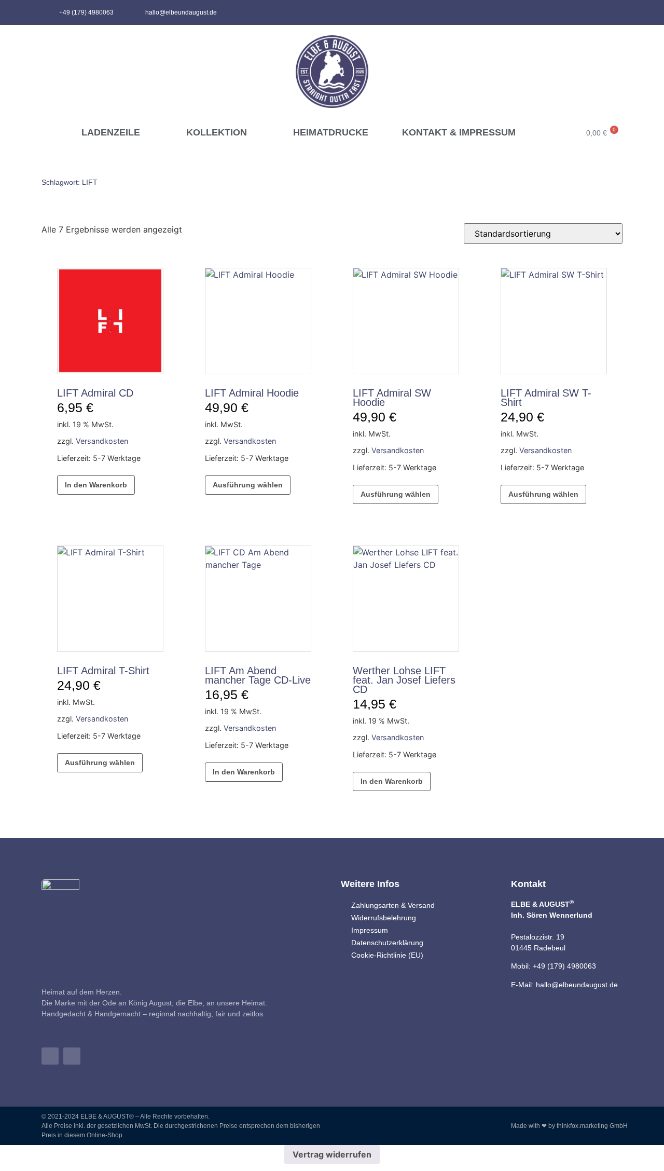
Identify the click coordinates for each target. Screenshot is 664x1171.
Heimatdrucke (330, 132)
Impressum (369, 930)
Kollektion (216, 132)
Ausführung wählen (248, 485)
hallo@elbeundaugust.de (577, 985)
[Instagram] (615, 12)
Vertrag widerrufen (332, 1154)
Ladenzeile (110, 132)
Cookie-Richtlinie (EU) (387, 955)
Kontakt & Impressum (459, 132)
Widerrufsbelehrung (383, 918)
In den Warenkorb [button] (96, 485)
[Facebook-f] (598, 12)
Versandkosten (102, 441)
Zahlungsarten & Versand (393, 905)
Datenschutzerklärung (387, 942)
